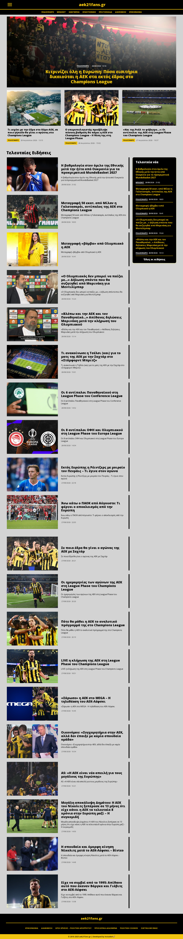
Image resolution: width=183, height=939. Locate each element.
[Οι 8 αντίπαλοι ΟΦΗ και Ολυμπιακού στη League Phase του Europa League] (32, 437)
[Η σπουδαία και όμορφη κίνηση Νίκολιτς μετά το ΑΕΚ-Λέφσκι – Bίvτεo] (32, 854)
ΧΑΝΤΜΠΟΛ (74, 12)
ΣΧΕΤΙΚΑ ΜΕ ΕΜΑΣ (149, 928)
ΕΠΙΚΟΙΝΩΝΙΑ (135, 12)
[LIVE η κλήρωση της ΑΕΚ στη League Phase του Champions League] (32, 666)
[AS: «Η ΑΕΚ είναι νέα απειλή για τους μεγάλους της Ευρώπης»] (32, 779)
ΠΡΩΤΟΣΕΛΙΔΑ (105, 12)
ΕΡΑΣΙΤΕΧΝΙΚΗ (89, 12)
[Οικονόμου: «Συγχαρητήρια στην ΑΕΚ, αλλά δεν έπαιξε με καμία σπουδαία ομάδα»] (32, 741)
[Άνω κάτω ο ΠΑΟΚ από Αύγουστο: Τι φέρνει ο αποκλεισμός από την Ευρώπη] (32, 512)
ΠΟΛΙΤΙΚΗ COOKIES (129, 928)
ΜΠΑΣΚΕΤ (61, 12)
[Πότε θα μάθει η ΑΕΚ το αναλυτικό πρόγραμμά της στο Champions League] (32, 629)
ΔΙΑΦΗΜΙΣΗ (120, 12)
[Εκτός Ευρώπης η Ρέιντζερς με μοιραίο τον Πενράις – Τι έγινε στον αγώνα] (32, 474)
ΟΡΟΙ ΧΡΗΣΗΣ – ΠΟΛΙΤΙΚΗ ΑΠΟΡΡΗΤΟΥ (73, 928)
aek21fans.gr (91, 918)
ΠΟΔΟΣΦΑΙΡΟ (47, 12)
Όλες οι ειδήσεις (154, 259)
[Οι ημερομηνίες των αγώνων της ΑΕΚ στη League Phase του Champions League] (32, 591)
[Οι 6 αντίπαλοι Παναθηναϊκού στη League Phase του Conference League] (32, 399)
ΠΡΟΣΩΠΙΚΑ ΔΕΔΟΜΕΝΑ (105, 928)
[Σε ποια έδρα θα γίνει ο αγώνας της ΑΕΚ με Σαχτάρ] (32, 553)
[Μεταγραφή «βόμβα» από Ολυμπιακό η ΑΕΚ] (32, 249)
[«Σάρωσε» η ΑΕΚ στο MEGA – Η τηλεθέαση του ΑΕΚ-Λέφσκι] (32, 704)
